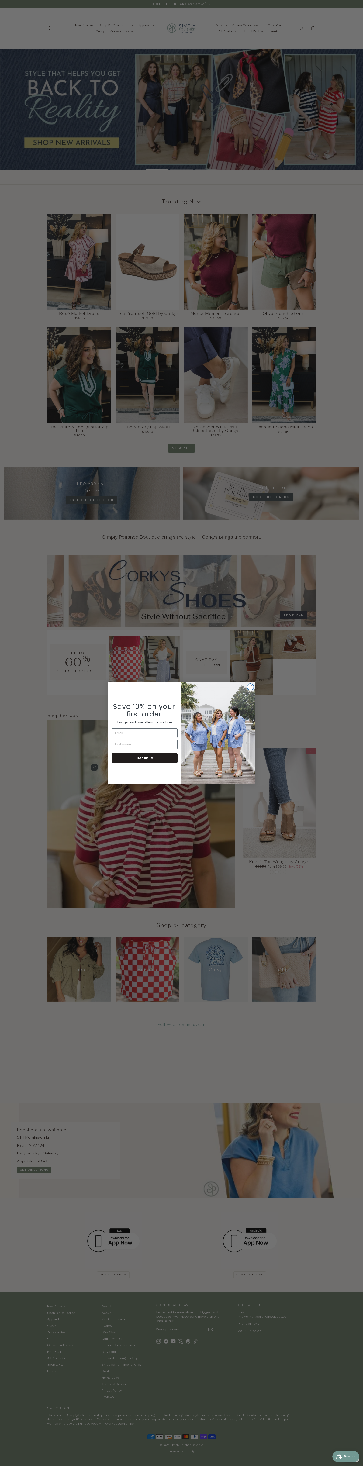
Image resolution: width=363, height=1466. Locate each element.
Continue (145, 758)
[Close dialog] (250, 687)
